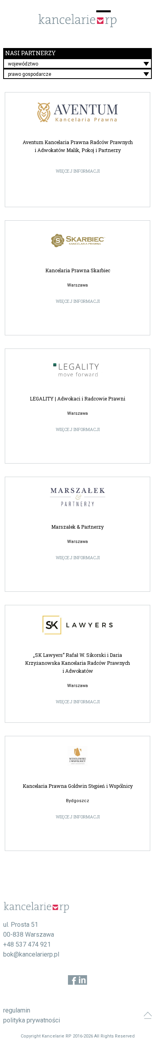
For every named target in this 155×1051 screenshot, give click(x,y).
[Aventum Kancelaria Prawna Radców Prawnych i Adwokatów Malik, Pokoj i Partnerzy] (77, 112)
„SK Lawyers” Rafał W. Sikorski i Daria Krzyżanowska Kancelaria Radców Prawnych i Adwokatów (77, 663)
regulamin (16, 1010)
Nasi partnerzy (30, 53)
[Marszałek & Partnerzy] (77, 497)
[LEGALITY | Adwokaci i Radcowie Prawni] (77, 369)
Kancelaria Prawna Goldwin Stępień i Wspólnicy (78, 786)
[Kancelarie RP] (77, 25)
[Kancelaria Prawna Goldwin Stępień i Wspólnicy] (77, 756)
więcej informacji (78, 171)
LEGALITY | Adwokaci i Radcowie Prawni (77, 398)
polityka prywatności (31, 1020)
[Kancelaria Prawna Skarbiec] (77, 240)
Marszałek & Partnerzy (77, 527)
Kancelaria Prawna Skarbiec (77, 270)
